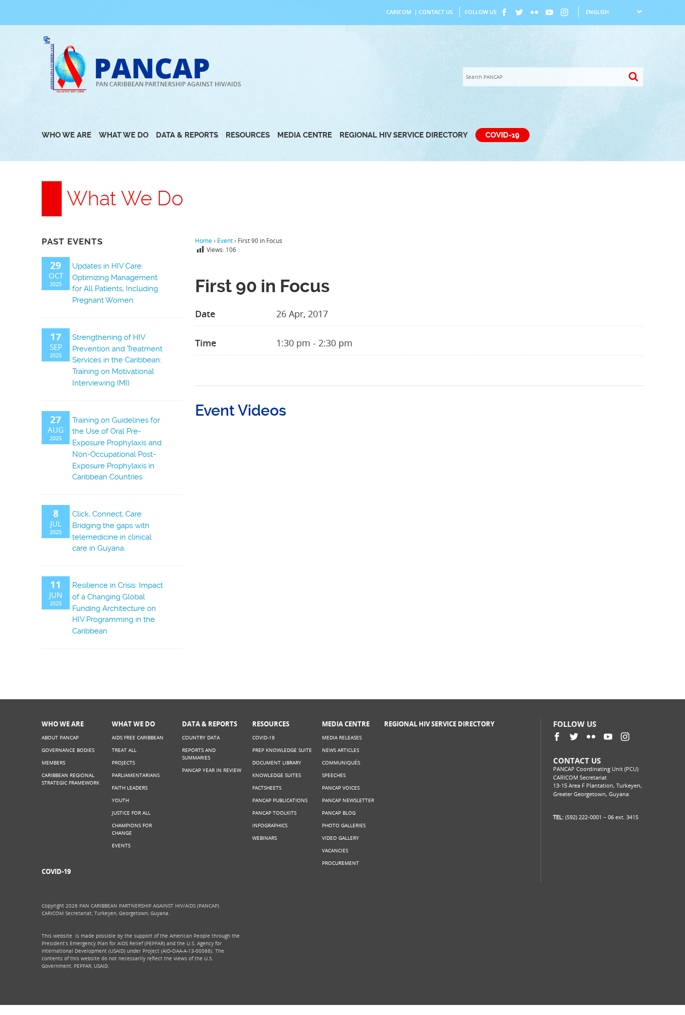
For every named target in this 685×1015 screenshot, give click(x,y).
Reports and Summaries (199, 753)
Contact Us (436, 12)
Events (121, 845)
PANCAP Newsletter (348, 800)
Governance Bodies (68, 749)
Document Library (276, 762)
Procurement (340, 862)
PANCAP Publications (279, 800)
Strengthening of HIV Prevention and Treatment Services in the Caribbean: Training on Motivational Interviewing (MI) (117, 360)
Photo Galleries (344, 825)
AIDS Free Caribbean (137, 737)
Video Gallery (340, 837)
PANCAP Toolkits (274, 812)
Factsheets (266, 787)
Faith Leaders (129, 787)
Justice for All (131, 812)
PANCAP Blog (339, 812)
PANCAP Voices (341, 787)
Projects (123, 762)
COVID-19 (502, 135)
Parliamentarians (135, 775)
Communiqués (341, 762)
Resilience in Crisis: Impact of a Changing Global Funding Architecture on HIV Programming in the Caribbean (117, 608)
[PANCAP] (68, 91)
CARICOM (398, 12)
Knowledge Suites (276, 775)
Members (53, 762)
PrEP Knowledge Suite (282, 749)
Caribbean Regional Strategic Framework (70, 779)
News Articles (340, 749)
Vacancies (335, 850)
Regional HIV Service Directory (403, 135)
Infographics (269, 825)
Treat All (124, 749)
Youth (120, 800)
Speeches (334, 775)
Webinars (264, 837)
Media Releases (342, 737)
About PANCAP (60, 737)
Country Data (201, 737)
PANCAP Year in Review (211, 770)
